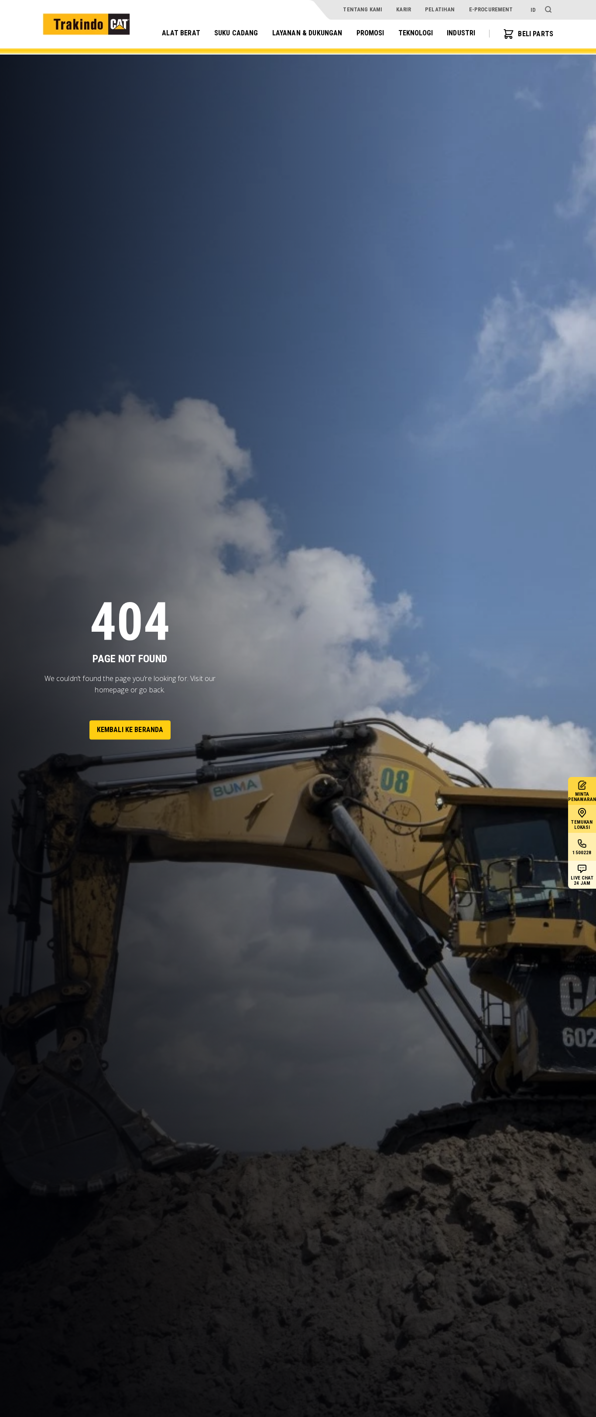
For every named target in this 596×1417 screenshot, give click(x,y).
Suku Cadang (236, 33)
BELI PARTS (535, 34)
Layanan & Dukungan (307, 33)
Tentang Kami (362, 9)
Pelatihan (440, 9)
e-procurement (491, 9)
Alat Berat (181, 33)
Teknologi (415, 33)
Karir (403, 9)
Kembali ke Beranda (130, 730)
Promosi (370, 33)
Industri (461, 33)
